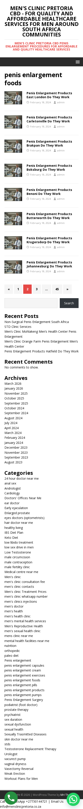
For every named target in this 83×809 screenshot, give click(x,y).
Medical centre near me (21, 572)
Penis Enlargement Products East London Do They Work (49, 95)
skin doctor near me (18, 739)
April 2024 (11, 428)
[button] (77, 61)
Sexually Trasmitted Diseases (25, 734)
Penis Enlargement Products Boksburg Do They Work (49, 167)
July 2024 (10, 423)
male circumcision (17, 557)
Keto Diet (11, 537)
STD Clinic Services (17, 327)
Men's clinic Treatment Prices (25, 592)
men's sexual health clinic (22, 631)
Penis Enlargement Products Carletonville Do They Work (49, 119)
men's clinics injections (20, 601)
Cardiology (12, 493)
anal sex (10, 483)
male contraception (18, 562)
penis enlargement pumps (23, 695)
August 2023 (13, 462)
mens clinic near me (18, 636)
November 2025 (16, 393)
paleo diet (11, 655)
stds (7, 744)
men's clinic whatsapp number (26, 596)
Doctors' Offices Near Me (22, 498)
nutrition (10, 646)
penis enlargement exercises (24, 675)
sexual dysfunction (17, 724)
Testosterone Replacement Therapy (30, 749)
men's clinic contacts (19, 586)
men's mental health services (25, 621)
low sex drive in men (19, 547)
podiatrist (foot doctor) (20, 705)
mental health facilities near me (26, 641)
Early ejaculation (16, 508)
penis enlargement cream (22, 670)
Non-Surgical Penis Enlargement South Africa (36, 322)
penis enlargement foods (22, 680)
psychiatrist (12, 715)
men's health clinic (17, 616)
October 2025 (14, 398)
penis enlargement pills (20, 685)
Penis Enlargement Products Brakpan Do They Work (49, 143)
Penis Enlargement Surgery (23, 700)
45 (57, 289)
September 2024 (16, 413)
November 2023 (16, 452)
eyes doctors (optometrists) (24, 518)
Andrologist (12, 488)
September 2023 (16, 457)
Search (69, 303)
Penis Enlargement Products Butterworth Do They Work (49, 216)
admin (61, 102)
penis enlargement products (24, 690)
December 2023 (15, 447)
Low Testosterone (17, 552)
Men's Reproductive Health (23, 626)
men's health (13, 611)
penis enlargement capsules (24, 665)
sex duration (13, 719)
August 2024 (13, 418)
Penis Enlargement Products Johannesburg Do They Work (49, 264)
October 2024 (14, 408)
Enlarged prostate (17, 513)
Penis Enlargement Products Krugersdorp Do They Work (49, 240)
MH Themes (67, 795)
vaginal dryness (15, 764)
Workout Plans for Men (21, 778)
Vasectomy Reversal (18, 769)
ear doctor (11, 503)
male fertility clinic (17, 567)
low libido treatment (18, 542)
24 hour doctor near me (21, 478)
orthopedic (12, 651)
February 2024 (14, 437)
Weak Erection (14, 773)
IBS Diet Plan (13, 532)
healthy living (13, 528)
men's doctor (13, 606)
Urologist (10, 754)
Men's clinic (12, 577)
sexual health (13, 729)
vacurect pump (15, 759)
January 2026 (13, 388)
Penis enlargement (17, 660)
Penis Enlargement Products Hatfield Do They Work (41, 351)
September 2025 (16, 403)
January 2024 (13, 443)
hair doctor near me (18, 523)
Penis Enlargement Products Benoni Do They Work (49, 192)
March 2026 (12, 383)
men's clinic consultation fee (24, 582)
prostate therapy (16, 709)
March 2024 (12, 433)
